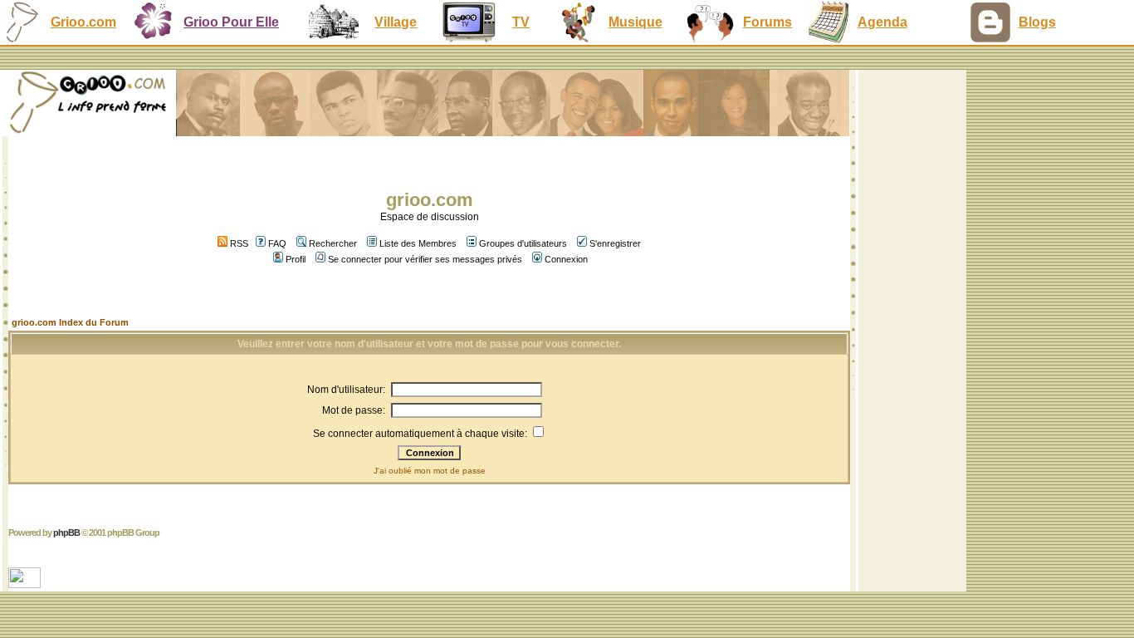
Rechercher (333, 243)
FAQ (277, 243)
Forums (767, 22)
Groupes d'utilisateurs (523, 243)
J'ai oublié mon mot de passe (430, 470)
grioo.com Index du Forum (70, 322)
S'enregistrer (615, 243)
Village (395, 22)
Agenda (882, 22)
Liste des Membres (418, 243)
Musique (635, 22)
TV (521, 22)
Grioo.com (83, 22)
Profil (295, 259)
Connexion (566, 259)
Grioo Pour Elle (231, 22)
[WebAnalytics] (26, 584)
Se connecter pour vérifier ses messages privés (425, 259)
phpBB (66, 532)
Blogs (1037, 22)
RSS (237, 243)
